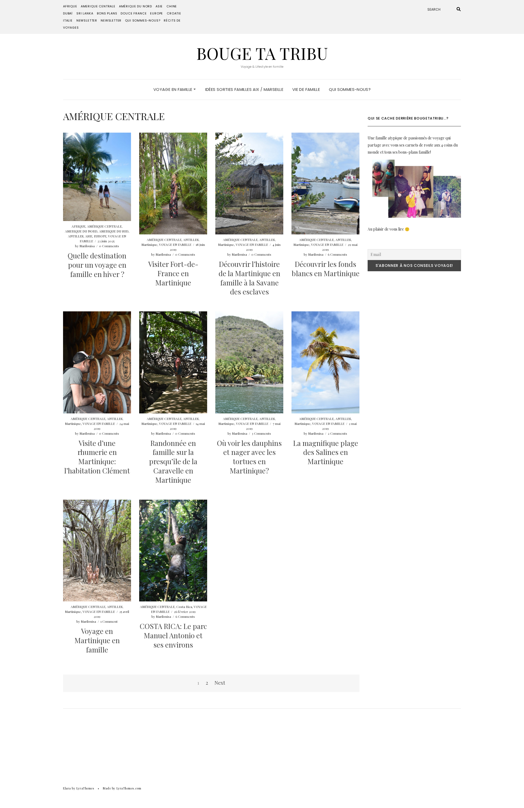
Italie (68, 20)
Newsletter (86, 20)
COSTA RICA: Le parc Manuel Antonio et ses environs (173, 635)
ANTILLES (76, 236)
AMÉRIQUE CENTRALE (104, 226)
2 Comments (337, 433)
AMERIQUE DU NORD (81, 231)
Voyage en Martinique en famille (97, 640)
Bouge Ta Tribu (262, 53)
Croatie (174, 13)
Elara (67, 788)
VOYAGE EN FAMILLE (173, 89)
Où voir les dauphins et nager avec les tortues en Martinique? (249, 456)
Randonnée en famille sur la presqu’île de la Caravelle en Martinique (173, 461)
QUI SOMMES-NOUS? (142, 20)
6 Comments (337, 254)
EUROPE (156, 13)
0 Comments (109, 246)
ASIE (159, 6)
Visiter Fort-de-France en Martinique (173, 273)
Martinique (149, 244)
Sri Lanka (84, 13)
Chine (171, 6)
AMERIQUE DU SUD (114, 231)
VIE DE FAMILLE (306, 89)
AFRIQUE (70, 6)
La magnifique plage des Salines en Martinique (325, 452)
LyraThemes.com (129, 788)
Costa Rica (184, 606)
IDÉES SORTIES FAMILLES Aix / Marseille (244, 89)
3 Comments (261, 433)
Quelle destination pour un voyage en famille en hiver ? (97, 265)
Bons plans (107, 13)
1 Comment (109, 621)
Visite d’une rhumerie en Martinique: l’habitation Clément (97, 456)
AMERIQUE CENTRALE (98, 6)
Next (220, 682)
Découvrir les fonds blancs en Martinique (325, 268)
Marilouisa (87, 246)
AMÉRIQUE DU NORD (135, 6)
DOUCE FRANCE (134, 13)
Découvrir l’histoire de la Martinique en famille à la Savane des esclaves (249, 277)
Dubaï (68, 13)
